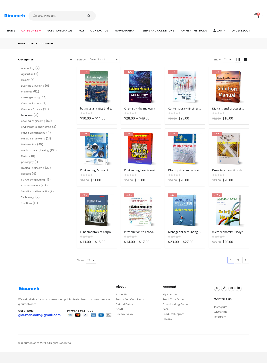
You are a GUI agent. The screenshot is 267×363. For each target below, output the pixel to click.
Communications (31, 103)
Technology (28, 197)
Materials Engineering (33, 138)
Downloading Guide (175, 304)
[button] (238, 59)
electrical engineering (33, 121)
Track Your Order (173, 299)
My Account (170, 294)
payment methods (194, 30)
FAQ (81, 30)
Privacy (167, 319)
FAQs (166, 309)
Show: (217, 59)
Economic (27, 115)
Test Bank (26, 203)
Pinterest (224, 288)
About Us (121, 294)
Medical (25, 156)
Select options (107, 76)
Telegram (220, 317)
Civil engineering (30, 97)
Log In (221, 30)
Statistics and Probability (35, 191)
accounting (28, 68)
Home (11, 30)
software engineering (33, 179)
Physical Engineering (32, 168)
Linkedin (239, 288)
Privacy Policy (124, 314)
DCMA (120, 309)
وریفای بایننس (170, 323)
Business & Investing (32, 85)
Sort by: (81, 59)
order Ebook (241, 30)
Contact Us (99, 30)
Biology (25, 80)
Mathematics (28, 144)
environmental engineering (36, 126)
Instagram (231, 288)
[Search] (89, 16)
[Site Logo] (15, 16)
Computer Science (31, 109)
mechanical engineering (35, 150)
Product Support (173, 314)
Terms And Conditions (157, 30)
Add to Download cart (195, 76)
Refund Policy (125, 30)
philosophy (27, 162)
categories (29, 30)
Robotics (26, 173)
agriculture (27, 74)
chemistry (26, 91)
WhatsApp (220, 312)
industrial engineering (33, 132)
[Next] (245, 260)
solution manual (59, 30)
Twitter (217, 288)
